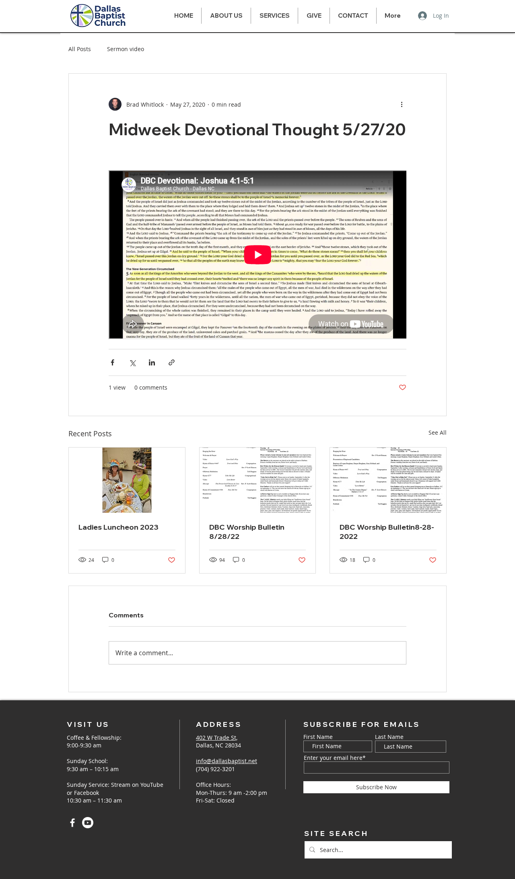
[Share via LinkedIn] (152, 362)
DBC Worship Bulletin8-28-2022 (387, 531)
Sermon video (125, 49)
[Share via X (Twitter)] (132, 362)
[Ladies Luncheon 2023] (127, 480)
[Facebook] (72, 822)
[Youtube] (87, 822)
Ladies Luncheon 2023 (118, 527)
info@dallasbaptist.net (226, 761)
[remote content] (257, 255)
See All (437, 432)
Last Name (389, 737)
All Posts (79, 49)
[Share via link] (171, 362)
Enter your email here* (335, 758)
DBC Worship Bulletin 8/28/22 (246, 531)
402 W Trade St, (216, 737)
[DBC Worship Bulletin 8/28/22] (258, 480)
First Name (318, 737)
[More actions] (401, 104)
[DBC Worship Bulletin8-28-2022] (388, 480)
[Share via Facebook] (112, 362)
